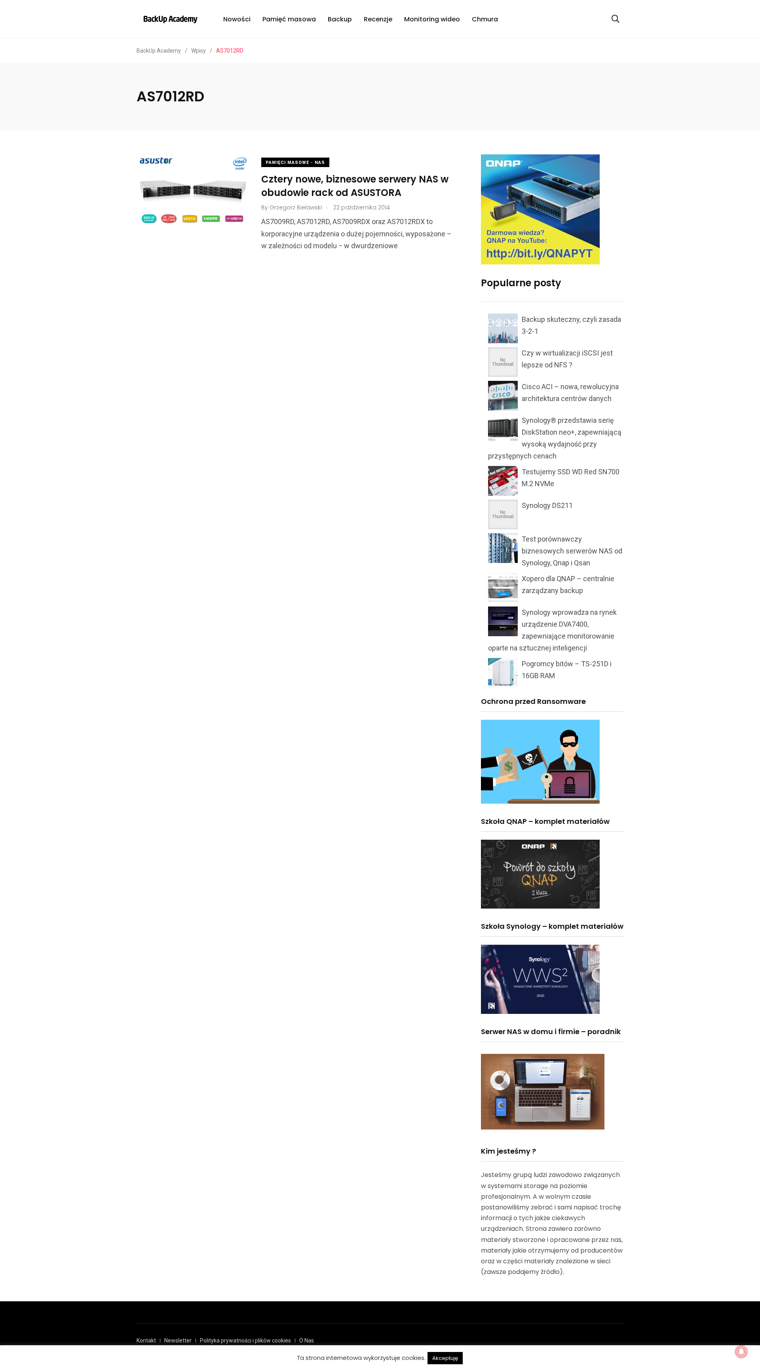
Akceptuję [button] (445, 1358)
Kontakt (146, 1340)
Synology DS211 (547, 505)
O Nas (306, 1340)
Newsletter (178, 1340)
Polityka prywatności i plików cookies (245, 1340)
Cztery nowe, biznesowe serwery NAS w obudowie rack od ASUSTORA (354, 186)
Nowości (237, 19)
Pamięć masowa (289, 19)
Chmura (485, 19)
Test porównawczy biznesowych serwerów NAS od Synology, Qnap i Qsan (572, 551)
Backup (340, 19)
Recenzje (378, 19)
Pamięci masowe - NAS (295, 162)
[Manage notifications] (741, 1351)
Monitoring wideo (432, 19)
